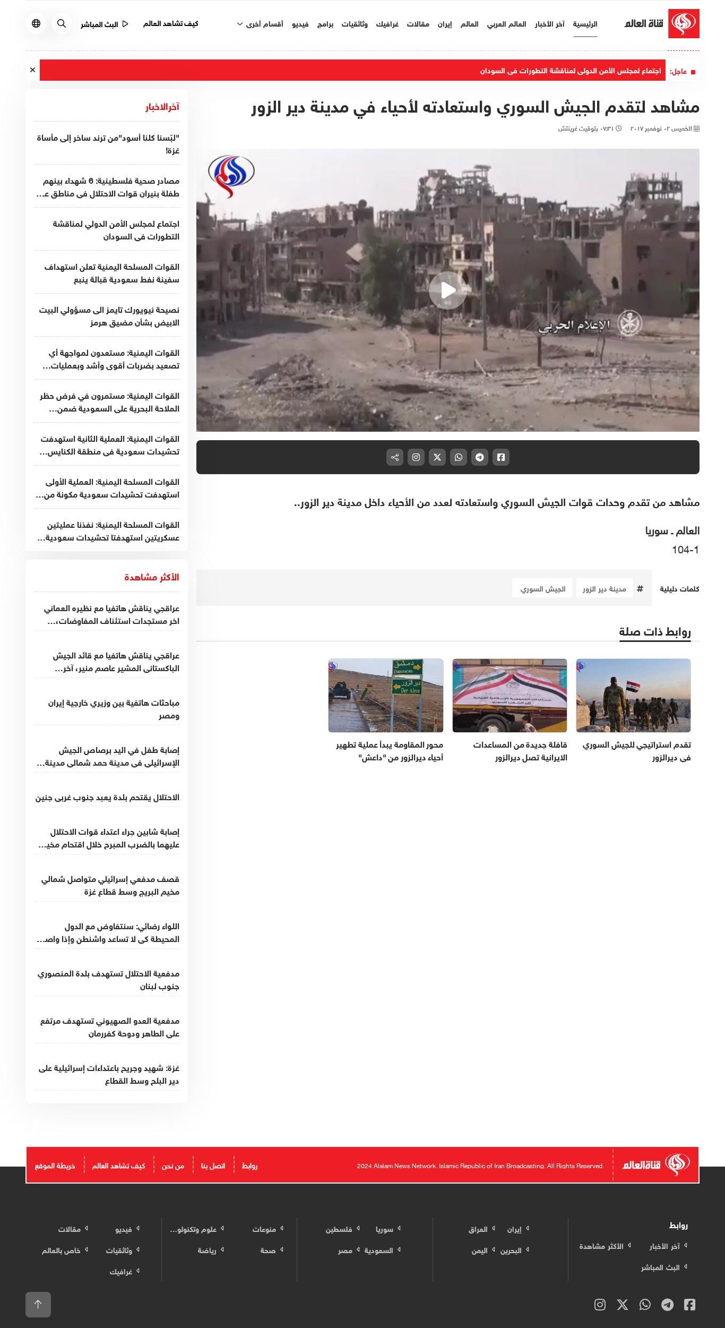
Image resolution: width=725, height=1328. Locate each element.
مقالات (418, 22)
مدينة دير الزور (604, 587)
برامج (325, 22)
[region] (448, 290)
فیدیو (300, 22)
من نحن (173, 1164)
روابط (249, 1164)
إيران (445, 22)
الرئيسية (585, 22)
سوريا (656, 528)
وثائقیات (355, 22)
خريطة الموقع (55, 1164)
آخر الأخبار (550, 22)
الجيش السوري (542, 587)
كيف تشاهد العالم (171, 22)
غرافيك (387, 22)
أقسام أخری (263, 22)
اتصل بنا (213, 1164)
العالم (470, 22)
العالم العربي (507, 22)
